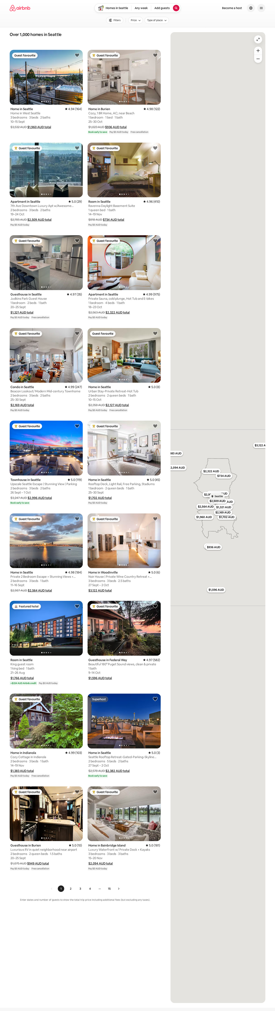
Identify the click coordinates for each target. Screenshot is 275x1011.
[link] (52, 888)
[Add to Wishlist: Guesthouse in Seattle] (77, 240)
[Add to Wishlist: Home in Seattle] (77, 55)
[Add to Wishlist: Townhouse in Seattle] (77, 426)
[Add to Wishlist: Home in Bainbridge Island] (155, 791)
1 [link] (61, 888)
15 (109, 888)
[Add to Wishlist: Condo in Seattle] (77, 333)
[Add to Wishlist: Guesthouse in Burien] (77, 791)
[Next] (118, 888)
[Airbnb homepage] (20, 8)
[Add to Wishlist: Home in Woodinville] (155, 518)
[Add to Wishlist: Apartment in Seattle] (77, 148)
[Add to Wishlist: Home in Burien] (155, 55)
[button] (39, 127)
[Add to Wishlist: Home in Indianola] (77, 699)
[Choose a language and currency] (251, 8)
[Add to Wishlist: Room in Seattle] (155, 148)
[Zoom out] (258, 59)
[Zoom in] (258, 51)
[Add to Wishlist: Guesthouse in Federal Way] (155, 606)
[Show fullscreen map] (258, 39)
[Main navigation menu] (261, 8)
